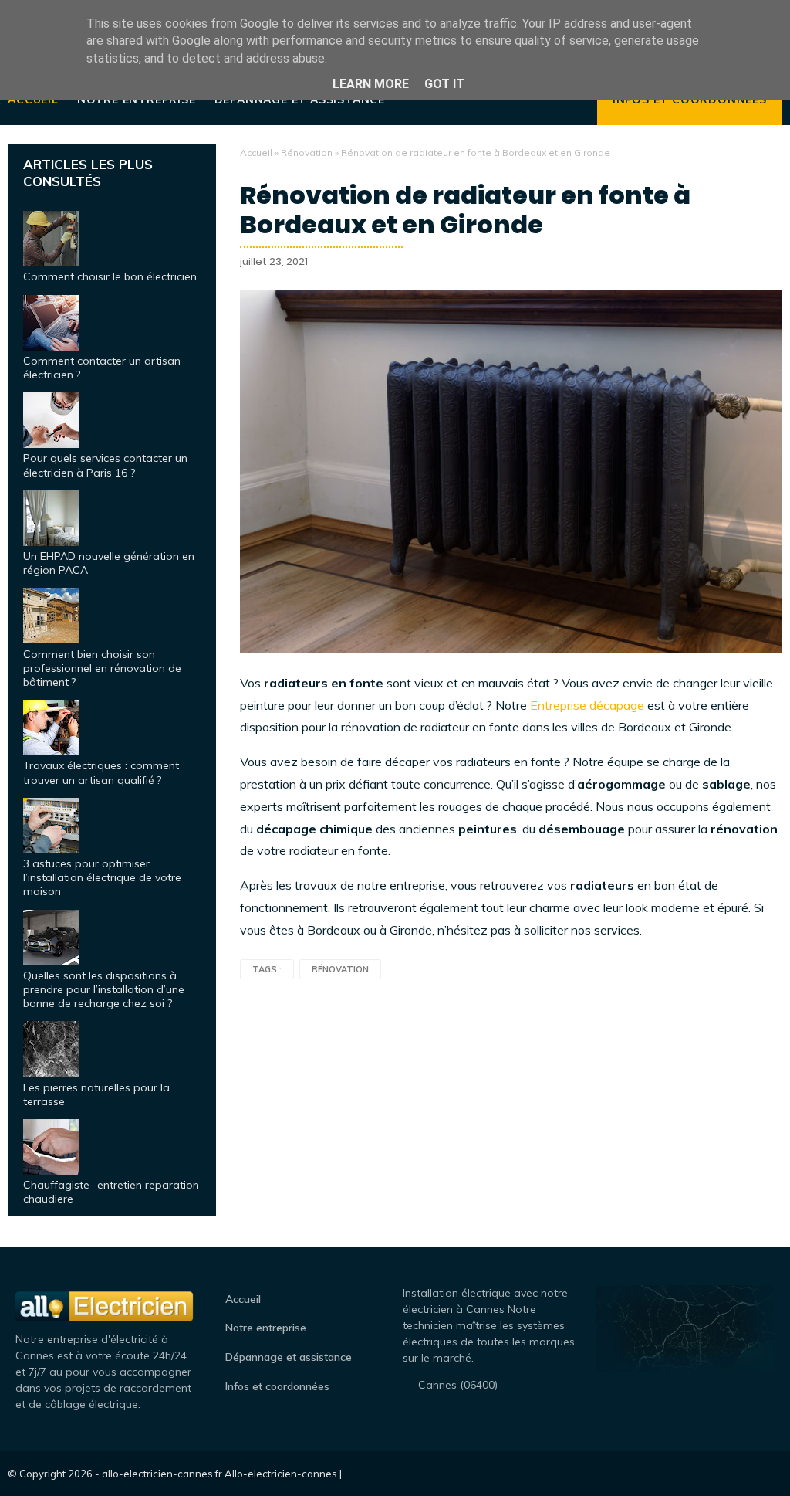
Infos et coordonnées (277, 1386)
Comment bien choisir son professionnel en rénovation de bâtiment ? (102, 668)
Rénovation (307, 152)
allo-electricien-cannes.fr (162, 1473)
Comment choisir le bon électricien (110, 276)
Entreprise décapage (587, 705)
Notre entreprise (265, 1328)
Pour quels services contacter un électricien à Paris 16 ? (105, 465)
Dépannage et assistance (288, 1357)
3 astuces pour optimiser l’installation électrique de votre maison (102, 877)
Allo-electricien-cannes (281, 1473)
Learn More (371, 83)
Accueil (256, 152)
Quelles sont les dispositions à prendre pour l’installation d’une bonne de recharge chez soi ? (103, 989)
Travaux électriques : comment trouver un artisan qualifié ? (101, 772)
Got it (444, 83)
